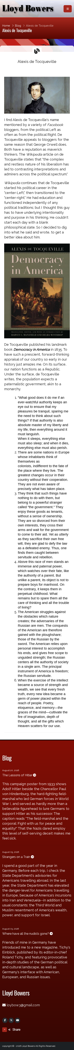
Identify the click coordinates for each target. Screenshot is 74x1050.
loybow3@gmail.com (23, 1005)
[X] (11, 1020)
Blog (18, 25)
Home (6, 25)
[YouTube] (17, 1020)
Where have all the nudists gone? (26, 933)
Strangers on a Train (16, 857)
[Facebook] (5, 1020)
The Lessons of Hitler (17, 775)
